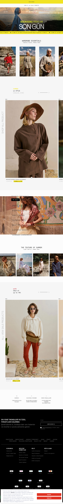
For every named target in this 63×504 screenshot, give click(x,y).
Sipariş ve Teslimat (23, 455)
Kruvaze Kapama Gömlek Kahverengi (16, 179)
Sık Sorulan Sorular (23, 457)
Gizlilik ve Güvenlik (36, 458)
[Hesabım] (55, 13)
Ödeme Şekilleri (22, 462)
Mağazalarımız (9, 455)
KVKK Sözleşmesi (36, 460)
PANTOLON (9, 439)
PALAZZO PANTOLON (25, 441)
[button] (39, 92)
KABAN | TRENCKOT (32, 439)
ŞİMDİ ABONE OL (51, 424)
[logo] (31, 11)
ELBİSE (52, 441)
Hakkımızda (9, 451)
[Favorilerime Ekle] (56, 101)
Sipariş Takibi (22, 452)
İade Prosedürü (22, 459)
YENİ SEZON (13, 441)
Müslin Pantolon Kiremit (13, 379)
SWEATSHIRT (19, 439)
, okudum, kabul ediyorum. (49, 428)
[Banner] (8, 61)
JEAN (42, 439)
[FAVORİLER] (52, 13)
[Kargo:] (48, 13)
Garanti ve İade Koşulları (37, 455)
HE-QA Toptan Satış (11, 453)
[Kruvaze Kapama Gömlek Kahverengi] (31, 139)
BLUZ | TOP (37, 441)
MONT (46, 441)
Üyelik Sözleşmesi (36, 451)
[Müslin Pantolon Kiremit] (31, 339)
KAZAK (55, 439)
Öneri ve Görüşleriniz (49, 453)
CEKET (49, 439)
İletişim (46, 451)
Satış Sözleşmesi (36, 453)
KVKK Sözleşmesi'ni (47, 427)
